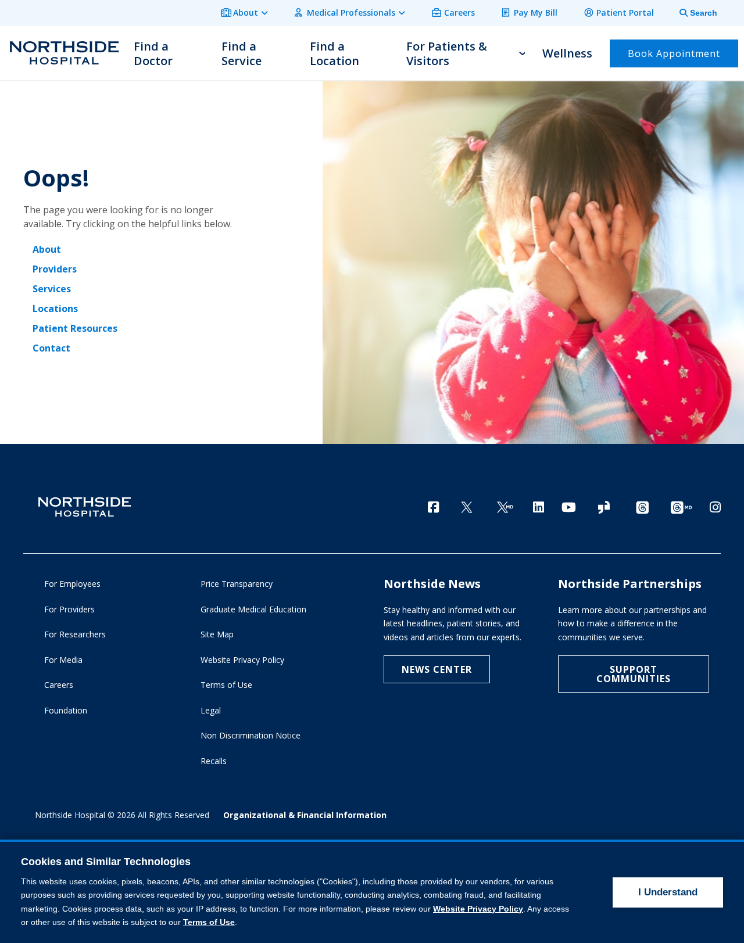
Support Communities (633, 674)
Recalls (214, 760)
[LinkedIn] (538, 507)
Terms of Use (226, 684)
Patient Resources (75, 328)
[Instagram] (715, 507)
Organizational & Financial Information (305, 814)
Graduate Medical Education (253, 609)
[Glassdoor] (603, 508)
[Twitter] (466, 508)
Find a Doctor (153, 53)
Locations (55, 308)
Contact (51, 348)
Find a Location (334, 53)
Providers (55, 269)
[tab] (692, 13)
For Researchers (75, 634)
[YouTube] (568, 507)
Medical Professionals (351, 12)
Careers (459, 12)
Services (52, 288)
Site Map (217, 634)
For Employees (72, 583)
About (245, 12)
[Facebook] (433, 507)
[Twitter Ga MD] (505, 508)
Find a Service (241, 53)
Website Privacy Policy (242, 659)
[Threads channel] (642, 508)
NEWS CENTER (437, 669)
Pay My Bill (535, 12)
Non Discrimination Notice (251, 735)
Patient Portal (625, 12)
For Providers (69, 609)
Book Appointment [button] (674, 53)
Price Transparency (237, 583)
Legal (211, 710)
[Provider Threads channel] (681, 508)
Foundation (65, 710)
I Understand (668, 892)
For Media (63, 659)
